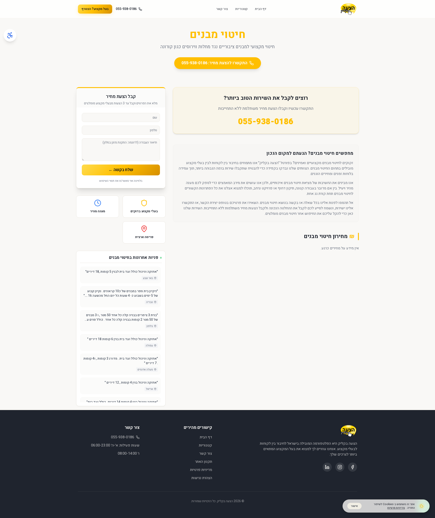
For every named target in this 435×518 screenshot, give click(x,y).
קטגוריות (241, 9)
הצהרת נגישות (201, 478)
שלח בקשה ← (121, 170)
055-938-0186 (126, 9)
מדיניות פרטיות (201, 470)
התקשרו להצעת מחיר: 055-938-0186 (214, 63)
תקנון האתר (203, 461)
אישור (354, 506)
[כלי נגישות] (10, 35)
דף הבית (260, 9)
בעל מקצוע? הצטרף (95, 9)
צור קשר (222, 9)
